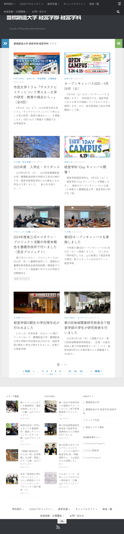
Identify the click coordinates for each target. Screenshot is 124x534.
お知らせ (30, 78)
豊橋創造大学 (92, 402)
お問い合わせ (39, 11)
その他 (17, 161)
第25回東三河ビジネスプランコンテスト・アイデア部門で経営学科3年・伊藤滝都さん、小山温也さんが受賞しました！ (69, 454)
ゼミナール (82, 317)
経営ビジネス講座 (95, 427)
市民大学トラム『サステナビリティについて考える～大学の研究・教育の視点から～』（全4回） (35, 94)
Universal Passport (95, 443)
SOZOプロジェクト (30, 4)
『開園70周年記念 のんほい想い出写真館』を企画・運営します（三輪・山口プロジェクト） (30, 457)
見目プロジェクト (22, 278)
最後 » (98, 371)
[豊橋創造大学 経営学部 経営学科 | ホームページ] (44, 17)
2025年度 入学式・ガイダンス (37, 166)
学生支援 (26, 161)
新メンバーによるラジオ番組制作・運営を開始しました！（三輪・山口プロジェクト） (30, 409)
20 (70, 371)
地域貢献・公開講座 (14, 11)
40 (81, 371)
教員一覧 (94, 4)
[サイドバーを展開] (5, 43)
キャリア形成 (92, 420)
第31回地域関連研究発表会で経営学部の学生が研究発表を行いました (87, 327)
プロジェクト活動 (22, 231)
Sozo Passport (93, 457)
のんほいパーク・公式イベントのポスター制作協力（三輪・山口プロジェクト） (69, 478)
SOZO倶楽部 (92, 450)
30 (75, 371)
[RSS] (58, 527)
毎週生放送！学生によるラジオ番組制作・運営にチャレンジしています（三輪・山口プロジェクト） (30, 433)
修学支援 (52, 4)
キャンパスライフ (73, 4)
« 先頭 (26, 371)
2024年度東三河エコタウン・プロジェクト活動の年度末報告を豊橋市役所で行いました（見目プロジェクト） (35, 244)
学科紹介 (8, 4)
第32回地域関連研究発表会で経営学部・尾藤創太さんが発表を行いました (69, 430)
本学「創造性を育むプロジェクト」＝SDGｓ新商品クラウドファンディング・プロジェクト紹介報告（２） (30, 481)
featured (19, 78)
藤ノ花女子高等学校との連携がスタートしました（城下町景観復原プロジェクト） (69, 409)
